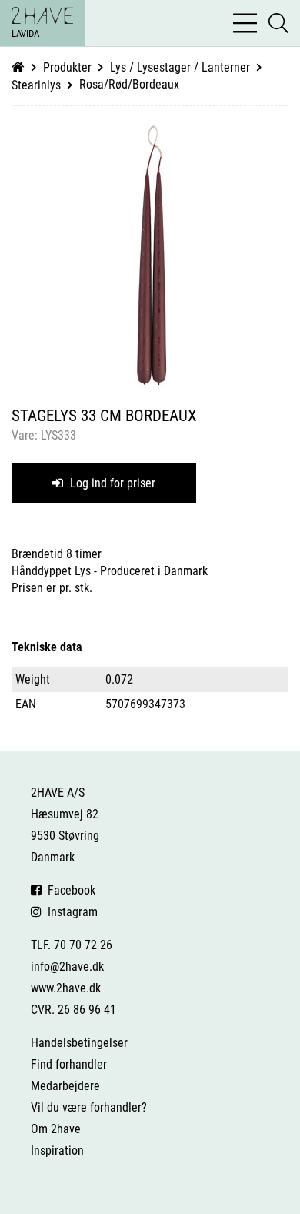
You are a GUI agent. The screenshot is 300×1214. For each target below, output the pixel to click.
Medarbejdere (65, 1086)
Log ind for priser (111, 483)
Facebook (68, 890)
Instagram (70, 912)
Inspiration (57, 1150)
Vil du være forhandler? (89, 1107)
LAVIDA (25, 33)
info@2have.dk (67, 966)
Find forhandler (69, 1064)
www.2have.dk (66, 988)
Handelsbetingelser (79, 1042)
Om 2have (56, 1129)
